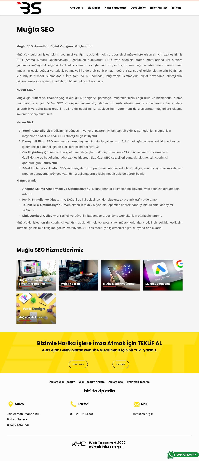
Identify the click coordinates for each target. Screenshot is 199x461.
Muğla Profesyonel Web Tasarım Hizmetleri (35, 281)
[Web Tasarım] (78, 443)
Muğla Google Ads (157, 283)
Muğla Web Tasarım (32, 317)
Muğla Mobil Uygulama (119, 283)
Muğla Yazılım (70, 283)
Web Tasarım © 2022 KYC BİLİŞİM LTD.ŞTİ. (107, 445)
